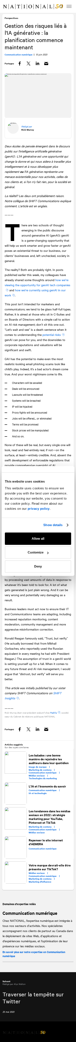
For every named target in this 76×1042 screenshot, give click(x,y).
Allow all (38, 538)
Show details (52, 525)
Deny (38, 566)
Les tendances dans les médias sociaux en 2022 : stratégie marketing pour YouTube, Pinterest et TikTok (50, 821)
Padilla (54, 717)
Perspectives (12, 18)
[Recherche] (60, 6)
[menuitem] (8, 6)
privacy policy (39, 508)
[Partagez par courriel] (46, 64)
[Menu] (69, 6)
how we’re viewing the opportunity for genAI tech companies (38, 282)
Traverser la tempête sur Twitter (33, 1003)
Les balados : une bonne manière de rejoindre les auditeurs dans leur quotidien (49, 764)
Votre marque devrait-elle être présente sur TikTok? (47, 871)
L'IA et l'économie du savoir (47, 791)
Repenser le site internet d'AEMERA (46, 847)
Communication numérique (30, 918)
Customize (35, 552)
